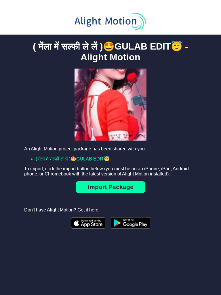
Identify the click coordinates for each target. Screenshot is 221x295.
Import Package (111, 187)
